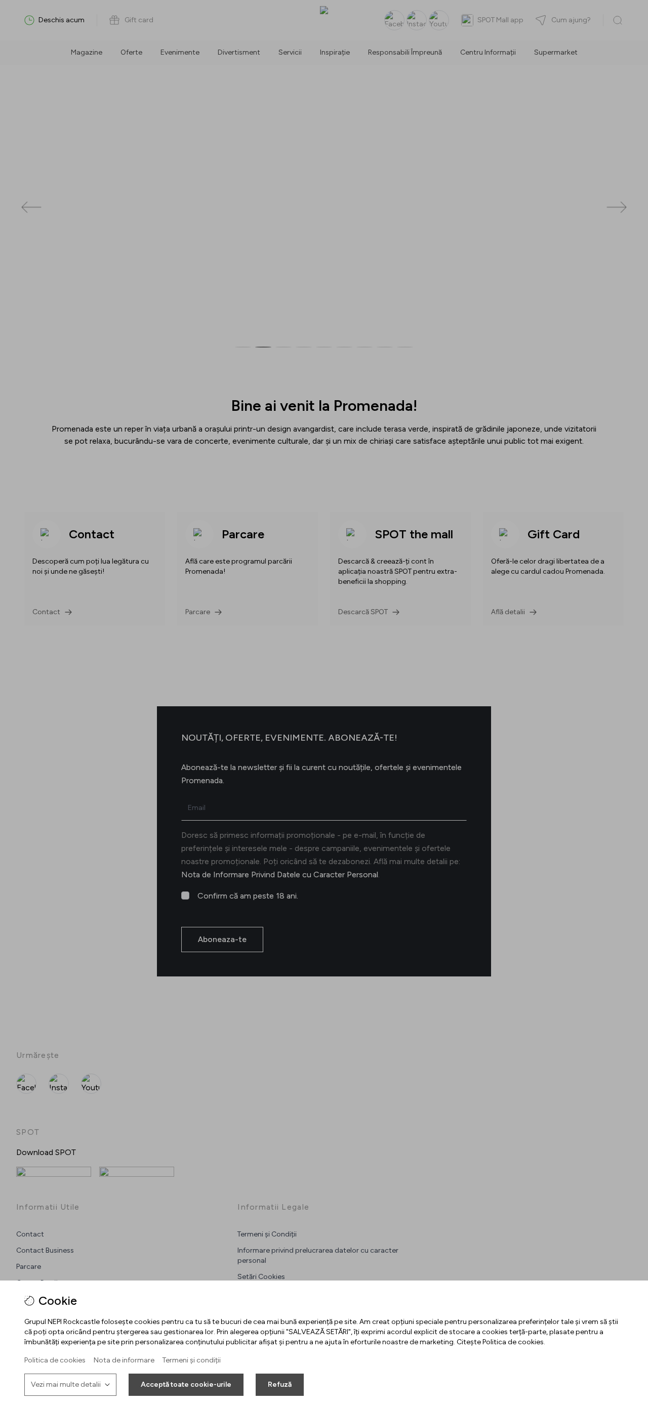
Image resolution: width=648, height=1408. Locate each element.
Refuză (280, 1384)
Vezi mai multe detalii (66, 1384)
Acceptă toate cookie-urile (186, 1384)
